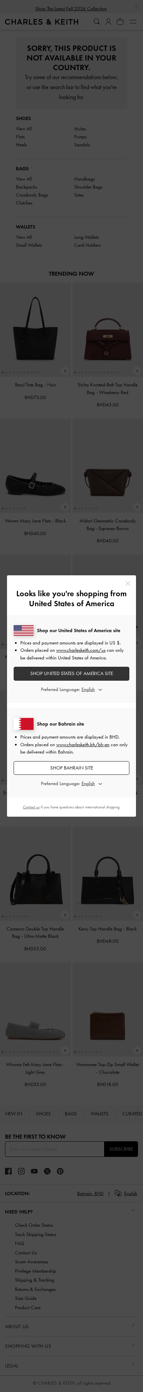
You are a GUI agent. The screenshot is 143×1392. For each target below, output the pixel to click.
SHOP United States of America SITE (71, 673)
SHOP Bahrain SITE (71, 768)
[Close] (128, 583)
